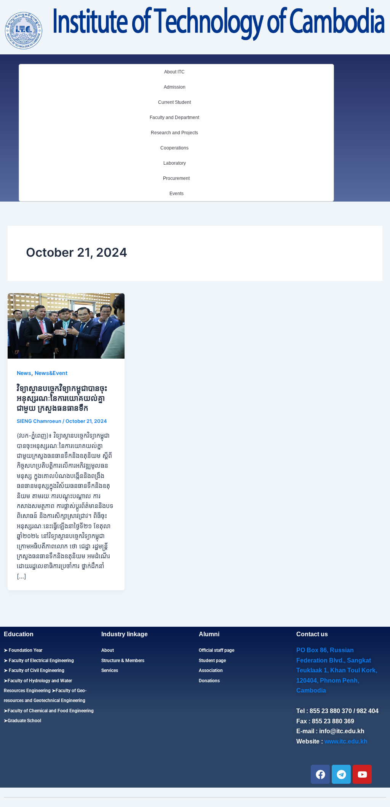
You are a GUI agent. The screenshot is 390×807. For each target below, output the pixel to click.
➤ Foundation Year (23, 650)
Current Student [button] (174, 102)
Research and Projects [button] (174, 133)
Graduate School (24, 720)
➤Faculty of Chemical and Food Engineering (49, 710)
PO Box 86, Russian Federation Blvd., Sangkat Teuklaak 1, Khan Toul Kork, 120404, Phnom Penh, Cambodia (336, 670)
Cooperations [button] (174, 148)
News (24, 373)
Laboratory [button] (174, 163)
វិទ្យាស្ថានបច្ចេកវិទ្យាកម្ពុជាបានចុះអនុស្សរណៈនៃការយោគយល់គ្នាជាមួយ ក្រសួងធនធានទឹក (62, 398)
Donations (209, 680)
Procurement (176, 178)
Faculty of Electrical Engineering (41, 660)
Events (176, 193)
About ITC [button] (174, 72)
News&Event (51, 373)
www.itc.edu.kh (346, 741)
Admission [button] (174, 87)
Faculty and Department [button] (174, 117)
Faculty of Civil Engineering (36, 670)
